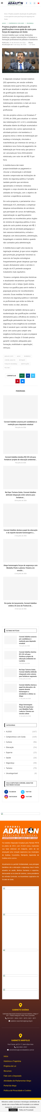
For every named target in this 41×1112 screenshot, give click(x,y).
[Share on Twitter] (33, 376)
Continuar (13, 1110)
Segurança (21, 763)
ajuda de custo (9, 356)
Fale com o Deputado (12, 1076)
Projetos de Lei (10, 1066)
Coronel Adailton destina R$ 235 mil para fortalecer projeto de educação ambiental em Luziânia (27, 656)
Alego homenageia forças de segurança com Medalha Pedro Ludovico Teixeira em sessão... (21, 568)
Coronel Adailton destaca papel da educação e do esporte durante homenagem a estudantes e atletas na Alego (28, 690)
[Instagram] (34, 3)
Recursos (7, 1071)
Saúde (21, 757)
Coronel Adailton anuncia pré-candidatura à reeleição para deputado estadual (27, 640)
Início (5, 14)
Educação (21, 747)
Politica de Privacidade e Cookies (17, 1090)
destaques (22, 360)
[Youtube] (38, 3)
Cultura (21, 742)
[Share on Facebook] (28, 376)
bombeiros (27, 356)
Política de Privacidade (26, 1110)
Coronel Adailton (10, 360)
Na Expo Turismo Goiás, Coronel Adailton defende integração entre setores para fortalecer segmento (28, 673)
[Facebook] (26, 3)
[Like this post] (22, 376)
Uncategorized (21, 773)
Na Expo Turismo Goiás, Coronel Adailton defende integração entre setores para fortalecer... (20, 495)
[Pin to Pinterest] (17, 381)
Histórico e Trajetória (12, 1061)
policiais (7, 367)
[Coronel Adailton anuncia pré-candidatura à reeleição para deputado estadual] (20, 407)
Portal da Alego (10, 1085)
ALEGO (21, 731)
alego (18, 356)
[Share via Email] (22, 381)
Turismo (21, 768)
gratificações (25, 364)
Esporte (21, 752)
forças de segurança (11, 364)
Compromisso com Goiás (21, 736)
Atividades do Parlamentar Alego (17, 1081)
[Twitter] (30, 3)
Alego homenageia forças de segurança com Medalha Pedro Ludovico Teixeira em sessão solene (26, 709)
